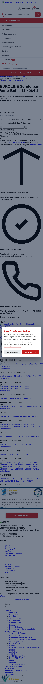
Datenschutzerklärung (12, 347)
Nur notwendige (12, 352)
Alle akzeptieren (30, 352)
